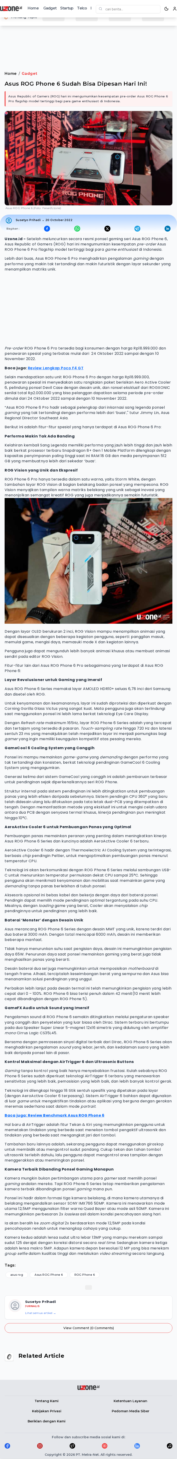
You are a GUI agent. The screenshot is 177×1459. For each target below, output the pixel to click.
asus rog (16, 1274)
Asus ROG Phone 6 (49, 1274)
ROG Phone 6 (84, 1274)
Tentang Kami (47, 1401)
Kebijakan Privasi (46, 1411)
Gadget (49, 8)
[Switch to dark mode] (166, 8)
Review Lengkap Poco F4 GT (56, 368)
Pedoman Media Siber (130, 1411)
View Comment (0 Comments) (88, 1328)
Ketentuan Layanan (130, 1401)
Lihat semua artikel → (40, 1313)
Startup (66, 8)
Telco (82, 8)
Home (33, 8)
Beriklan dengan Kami (46, 1421)
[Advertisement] (88, 43)
